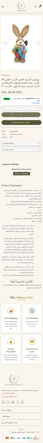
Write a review (21, 173)
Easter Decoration (16, 134)
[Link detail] (3, 402)
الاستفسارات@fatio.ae (9, 396)
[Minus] (4, 108)
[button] (38, 43)
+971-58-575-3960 (8, 393)
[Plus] (39, 108)
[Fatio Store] (21, 7)
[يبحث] (35, 6)
